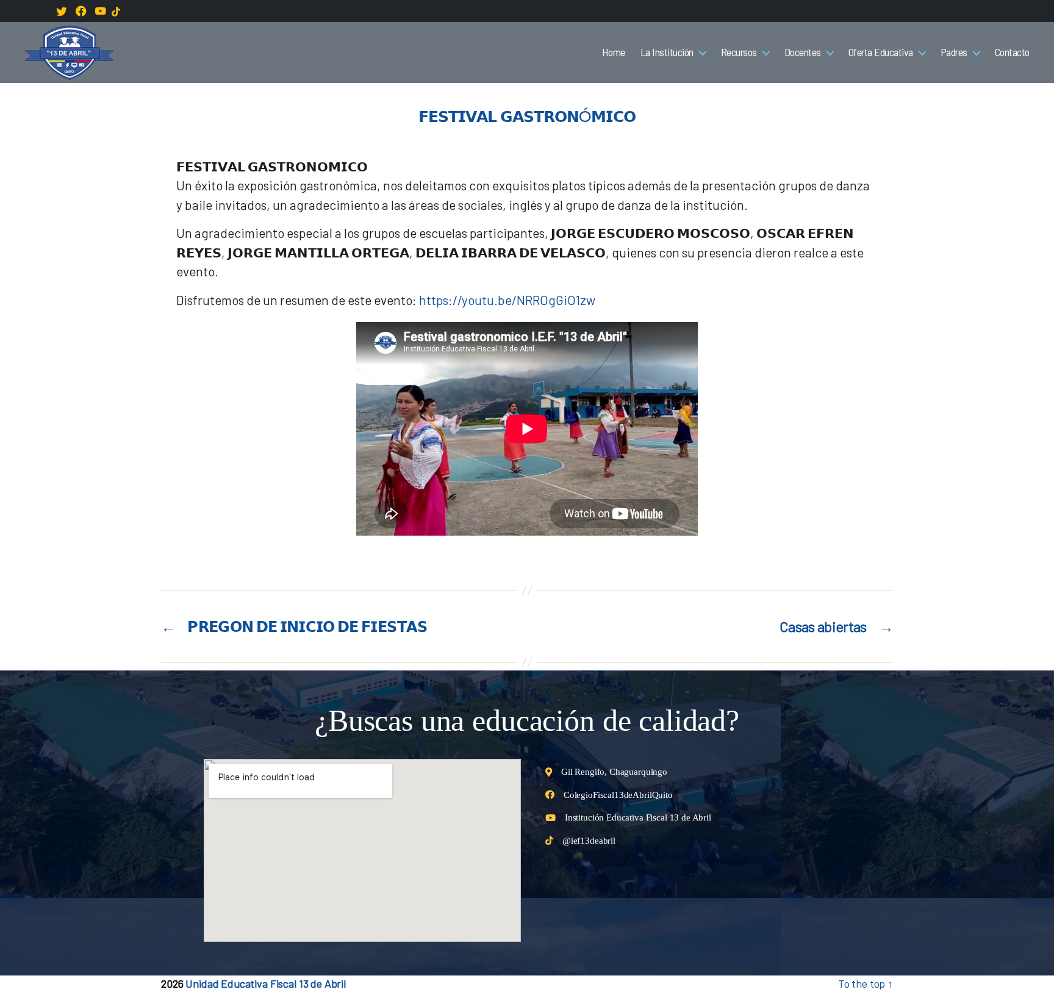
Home (613, 52)
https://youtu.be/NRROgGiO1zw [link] (507, 299)
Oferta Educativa (880, 52)
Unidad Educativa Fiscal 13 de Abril (265, 983)
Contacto (1012, 52)
